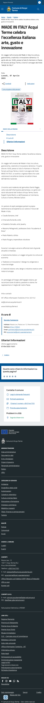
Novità (9, 17)
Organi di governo (7, 462)
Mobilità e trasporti (8, 508)
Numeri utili (5, 585)
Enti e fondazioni (7, 458)
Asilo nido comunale (8, 643)
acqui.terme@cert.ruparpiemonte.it (19, 332)
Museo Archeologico (8, 633)
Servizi (25, 692)
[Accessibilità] (5, 697)
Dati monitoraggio (7, 692)
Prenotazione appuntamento (11, 667)
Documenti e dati (7, 455)
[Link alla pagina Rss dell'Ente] (18, 681)
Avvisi (3, 533)
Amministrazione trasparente (11, 660)
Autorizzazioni (6, 491)
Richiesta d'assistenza (9, 670)
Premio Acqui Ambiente (9, 626)
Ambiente (4, 484)
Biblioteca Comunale (8, 639)
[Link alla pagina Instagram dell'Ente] (6, 681)
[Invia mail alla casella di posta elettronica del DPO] (21, 597)
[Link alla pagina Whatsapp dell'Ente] (14, 681)
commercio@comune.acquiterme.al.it (21, 329)
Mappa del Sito (15, 695)
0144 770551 (15, 327)
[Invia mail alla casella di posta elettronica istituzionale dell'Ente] (19, 572)
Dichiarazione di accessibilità (11, 657)
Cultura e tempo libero (9, 498)
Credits (38, 692)
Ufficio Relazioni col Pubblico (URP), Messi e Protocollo (20, 578)
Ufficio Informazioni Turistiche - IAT (13, 646)
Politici (3, 469)
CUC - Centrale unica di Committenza (14, 636)
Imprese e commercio (8, 505)
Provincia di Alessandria (9, 622)
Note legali (5, 653)
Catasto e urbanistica (8, 494)
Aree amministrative (8, 452)
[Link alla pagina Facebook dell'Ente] (2, 681)
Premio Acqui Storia (8, 629)
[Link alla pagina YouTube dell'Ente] (10, 681)
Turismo (4, 515)
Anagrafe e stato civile (9, 487)
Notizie (15, 17)
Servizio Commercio (11, 320)
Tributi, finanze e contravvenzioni (12, 511)
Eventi (3, 549)
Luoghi (3, 545)
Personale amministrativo (10, 465)
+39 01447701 (13, 568)
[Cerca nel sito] (37, 9)
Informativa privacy (8, 650)
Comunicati (5, 530)
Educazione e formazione (10, 501)
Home (3, 17)
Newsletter (5, 684)
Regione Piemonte (8, 2)
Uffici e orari (5, 582)
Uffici (3, 472)
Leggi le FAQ (5, 662)
